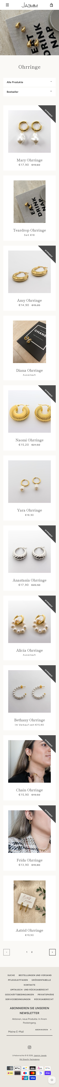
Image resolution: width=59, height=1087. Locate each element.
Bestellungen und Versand (35, 975)
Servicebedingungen (17, 999)
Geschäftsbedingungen (19, 994)
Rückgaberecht (44, 999)
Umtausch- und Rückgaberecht (29, 990)
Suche (11, 975)
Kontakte (29, 985)
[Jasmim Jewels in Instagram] (29, 1047)
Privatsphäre (46, 994)
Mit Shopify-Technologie (29, 1059)
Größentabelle (41, 980)
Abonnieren (41, 1030)
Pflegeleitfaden (18, 980)
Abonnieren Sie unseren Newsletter (29, 1010)
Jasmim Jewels (40, 1055)
